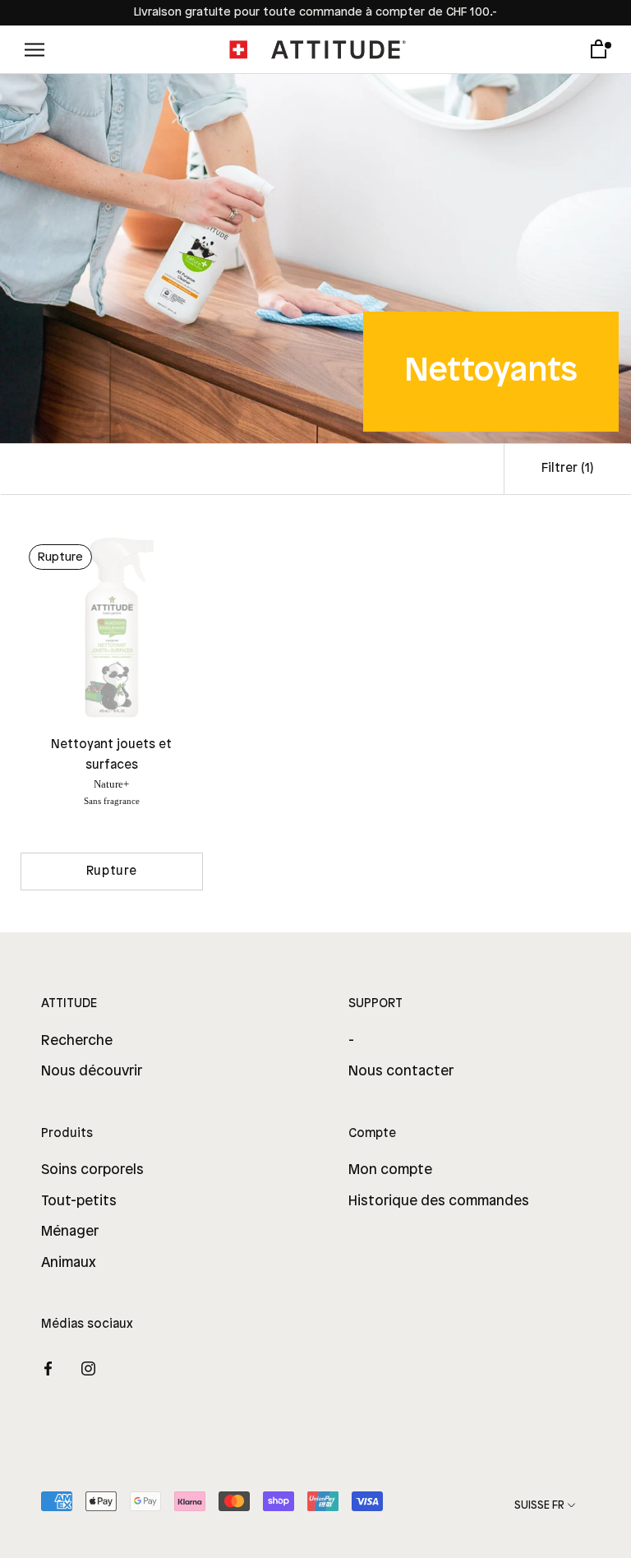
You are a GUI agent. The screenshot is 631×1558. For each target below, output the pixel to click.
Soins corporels (92, 1170)
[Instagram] (88, 1368)
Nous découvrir (91, 1071)
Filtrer (567, 468)
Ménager (70, 1231)
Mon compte (390, 1170)
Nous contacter (401, 1071)
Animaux (68, 1262)
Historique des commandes (438, 1201)
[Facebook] (48, 1368)
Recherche (77, 1040)
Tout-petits (79, 1201)
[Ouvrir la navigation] (34, 50)
